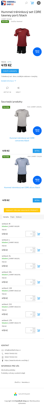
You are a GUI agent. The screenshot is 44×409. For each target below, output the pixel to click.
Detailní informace (7, 81)
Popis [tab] (12, 217)
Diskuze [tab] (19, 217)
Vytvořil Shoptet (24, 394)
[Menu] (38, 3)
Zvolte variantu (10, 71)
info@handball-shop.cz (13, 350)
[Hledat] (26, 3)
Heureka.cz (26, 382)
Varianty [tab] (6, 217)
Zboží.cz (18, 382)
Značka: (16, 21)
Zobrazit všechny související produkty (22, 210)
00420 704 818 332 (11, 353)
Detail (37, 151)
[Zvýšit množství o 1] (34, 232)
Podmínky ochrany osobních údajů (13, 373)
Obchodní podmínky (8, 370)
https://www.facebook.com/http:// (17, 360)
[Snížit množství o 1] (34, 235)
